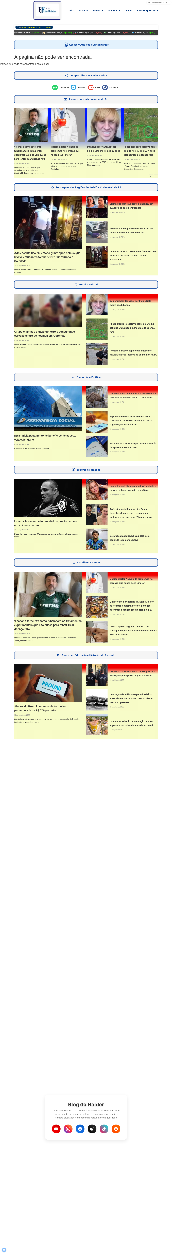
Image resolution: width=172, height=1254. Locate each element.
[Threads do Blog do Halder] (92, 1129)
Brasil (82, 10)
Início (71, 10)
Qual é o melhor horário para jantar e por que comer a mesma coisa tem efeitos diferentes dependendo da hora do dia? (132, 606)
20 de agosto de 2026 (117, 544)
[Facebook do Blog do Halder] (80, 1129)
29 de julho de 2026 (117, 680)
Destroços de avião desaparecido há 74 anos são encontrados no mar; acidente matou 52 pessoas (131, 698)
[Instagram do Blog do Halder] (68, 1129)
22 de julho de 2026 (117, 707)
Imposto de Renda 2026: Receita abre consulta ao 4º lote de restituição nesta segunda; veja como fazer (131, 420)
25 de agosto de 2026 (46, 159)
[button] (61, 87)
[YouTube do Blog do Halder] (56, 1129)
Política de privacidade (147, 10)
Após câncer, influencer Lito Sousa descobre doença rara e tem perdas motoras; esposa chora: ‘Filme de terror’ (131, 513)
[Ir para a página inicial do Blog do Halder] (47, 10)
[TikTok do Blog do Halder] (104, 1129)
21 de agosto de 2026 (22, 530)
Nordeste (112, 10)
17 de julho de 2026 (117, 730)
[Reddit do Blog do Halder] (116, 1129)
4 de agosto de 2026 (117, 212)
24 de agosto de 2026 (117, 429)
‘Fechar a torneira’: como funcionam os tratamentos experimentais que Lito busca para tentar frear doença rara (48, 625)
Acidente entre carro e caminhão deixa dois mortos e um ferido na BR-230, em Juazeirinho (133, 255)
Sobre (128, 10)
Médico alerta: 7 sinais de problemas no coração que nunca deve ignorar (52, 151)
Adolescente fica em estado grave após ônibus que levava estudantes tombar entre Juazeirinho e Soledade (47, 257)
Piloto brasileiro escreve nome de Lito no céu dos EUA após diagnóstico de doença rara (127, 151)
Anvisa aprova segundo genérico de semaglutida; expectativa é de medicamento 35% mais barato (133, 630)
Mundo (96, 10)
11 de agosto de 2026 (22, 715)
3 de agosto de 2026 (117, 264)
